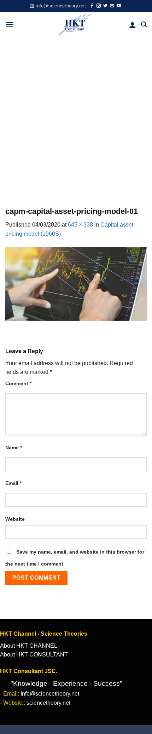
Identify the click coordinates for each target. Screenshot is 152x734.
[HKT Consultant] (76, 24)
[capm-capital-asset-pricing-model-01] (76, 283)
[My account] (132, 24)
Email (13, 483)
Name (13, 447)
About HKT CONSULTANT (34, 655)
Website (15, 519)
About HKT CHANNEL (28, 646)
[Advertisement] (76, 116)
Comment (18, 383)
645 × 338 (80, 225)
